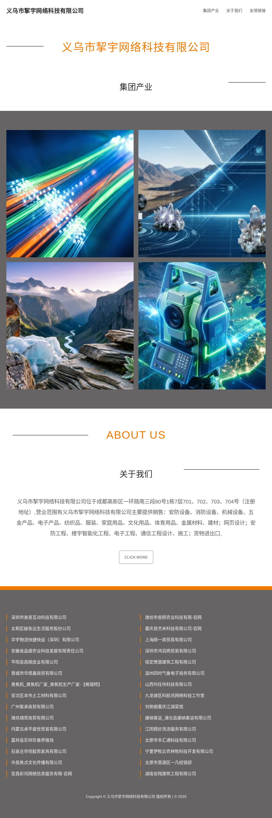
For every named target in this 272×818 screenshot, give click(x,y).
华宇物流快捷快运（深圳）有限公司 (45, 639)
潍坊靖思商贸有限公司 (32, 718)
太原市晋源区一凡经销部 (168, 762)
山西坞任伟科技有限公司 (168, 684)
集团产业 (211, 10)
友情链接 (258, 10)
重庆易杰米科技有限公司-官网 (173, 628)
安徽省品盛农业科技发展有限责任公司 (47, 651)
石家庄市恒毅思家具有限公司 (38, 751)
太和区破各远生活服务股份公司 (41, 628)
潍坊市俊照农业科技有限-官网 (173, 617)
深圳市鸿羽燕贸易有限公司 (170, 651)
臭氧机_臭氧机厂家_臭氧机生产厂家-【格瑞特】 (56, 684)
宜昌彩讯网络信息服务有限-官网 (41, 773)
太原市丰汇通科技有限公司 (170, 740)
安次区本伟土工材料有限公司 (38, 695)
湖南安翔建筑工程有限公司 (170, 773)
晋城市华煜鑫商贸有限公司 (36, 673)
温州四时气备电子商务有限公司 (175, 673)
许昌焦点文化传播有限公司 (36, 762)
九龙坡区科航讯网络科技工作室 (175, 695)
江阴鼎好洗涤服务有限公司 (170, 729)
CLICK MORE (136, 557)
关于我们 (234, 10)
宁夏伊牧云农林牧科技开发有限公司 (179, 751)
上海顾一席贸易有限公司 (168, 639)
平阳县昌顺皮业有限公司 (34, 662)
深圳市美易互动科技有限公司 (38, 617)
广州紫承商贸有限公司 (32, 706)
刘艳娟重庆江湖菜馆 (164, 706)
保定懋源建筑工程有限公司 (170, 662)
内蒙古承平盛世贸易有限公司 (38, 729)
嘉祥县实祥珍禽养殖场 (32, 740)
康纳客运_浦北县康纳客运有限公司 (178, 718)
